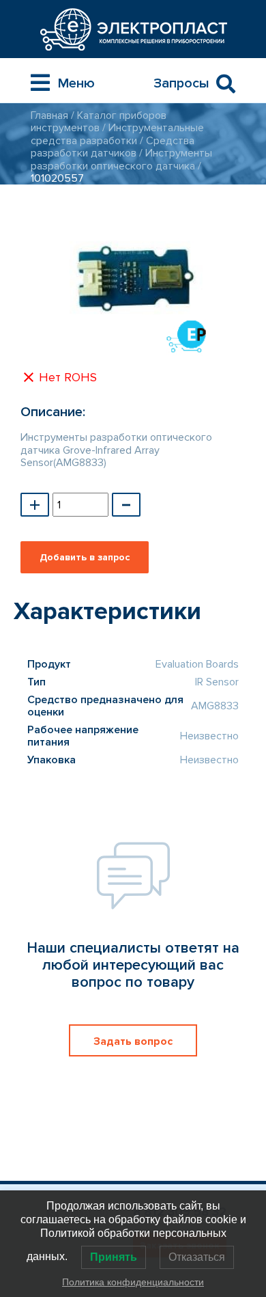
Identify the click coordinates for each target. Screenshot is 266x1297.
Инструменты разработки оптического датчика (121, 159)
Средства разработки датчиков (112, 147)
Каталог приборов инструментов (98, 122)
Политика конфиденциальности (133, 1281)
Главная (49, 115)
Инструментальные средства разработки (117, 134)
